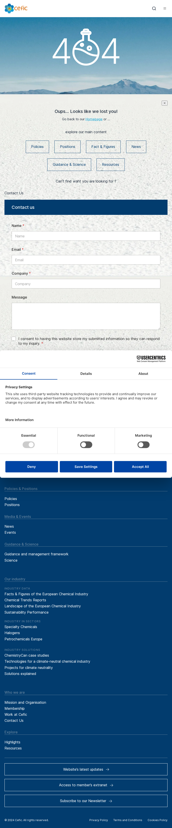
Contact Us (14, 720)
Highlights (12, 742)
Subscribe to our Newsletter (83, 801)
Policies (37, 146)
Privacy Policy (98, 820)
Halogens (12, 633)
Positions (67, 146)
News (136, 146)
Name (18, 226)
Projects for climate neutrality (28, 667)
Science (10, 560)
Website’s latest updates (83, 769)
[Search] (154, 8)
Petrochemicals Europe (23, 639)
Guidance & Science (69, 164)
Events (10, 532)
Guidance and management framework (36, 554)
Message (19, 297)
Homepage (94, 119)
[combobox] (154, 8)
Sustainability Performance (26, 612)
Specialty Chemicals (20, 627)
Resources (110, 164)
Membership (14, 708)
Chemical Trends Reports (25, 600)
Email (18, 249)
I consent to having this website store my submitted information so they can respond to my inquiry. (89, 341)
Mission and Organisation (25, 702)
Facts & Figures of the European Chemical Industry (46, 594)
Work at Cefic (15, 714)
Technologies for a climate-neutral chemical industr (46, 661)
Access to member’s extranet (83, 785)
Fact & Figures (103, 146)
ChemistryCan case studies (26, 655)
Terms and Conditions (127, 820)
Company (21, 273)
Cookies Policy (158, 820)
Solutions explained (20, 673)
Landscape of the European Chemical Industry (42, 606)
